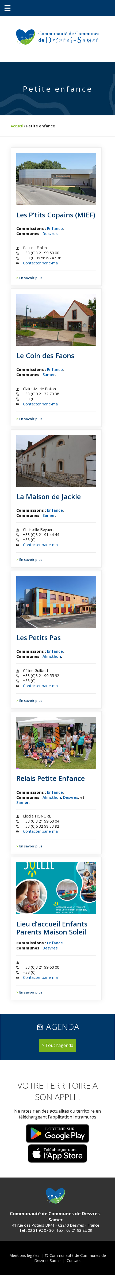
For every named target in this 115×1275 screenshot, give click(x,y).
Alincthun (52, 656)
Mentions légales (24, 1255)
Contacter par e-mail (41, 262)
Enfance (55, 228)
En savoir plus (30, 277)
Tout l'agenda (59, 1045)
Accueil (17, 125)
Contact (74, 1260)
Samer (49, 374)
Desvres (50, 233)
